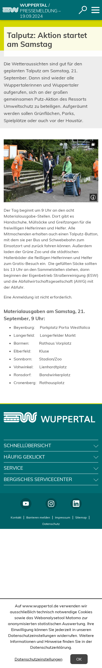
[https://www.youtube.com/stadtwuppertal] (25, 503)
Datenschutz (51, 524)
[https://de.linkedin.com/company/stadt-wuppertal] (76, 503)
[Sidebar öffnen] (95, 10)
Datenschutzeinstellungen (38, 659)
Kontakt (16, 517)
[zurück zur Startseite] (10, 9)
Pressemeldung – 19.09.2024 (40, 13)
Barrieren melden (38, 517)
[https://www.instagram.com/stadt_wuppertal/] (51, 503)
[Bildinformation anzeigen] (92, 196)
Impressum (62, 517)
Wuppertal (33, 5)
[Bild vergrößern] (51, 170)
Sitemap (81, 517)
